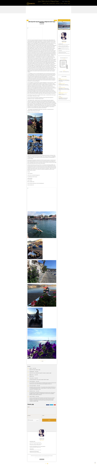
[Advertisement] (48, 11)
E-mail (43, 415)
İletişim (69, 3)
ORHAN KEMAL (35, 449)
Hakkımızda (65, 3)
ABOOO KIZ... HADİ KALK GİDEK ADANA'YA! (35, 444)
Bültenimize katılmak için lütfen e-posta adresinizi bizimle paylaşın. (42, 455)
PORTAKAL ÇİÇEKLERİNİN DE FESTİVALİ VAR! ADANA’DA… (37, 447)
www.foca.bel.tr (29, 178)
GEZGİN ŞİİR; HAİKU (35, 442)
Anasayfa (44, 3)
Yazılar (47, 3)
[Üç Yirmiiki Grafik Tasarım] (95, 463)
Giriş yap (66, 1)
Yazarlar (61, 3)
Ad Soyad (29, 415)
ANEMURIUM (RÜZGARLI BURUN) (35, 452)
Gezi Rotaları (58, 3)
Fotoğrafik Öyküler (52, 3)
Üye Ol (63, 1)
